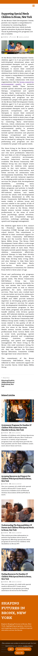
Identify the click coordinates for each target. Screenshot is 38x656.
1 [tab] (17, 51)
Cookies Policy (27, 646)
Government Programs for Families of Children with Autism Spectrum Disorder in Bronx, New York (16, 427)
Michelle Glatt (5, 37)
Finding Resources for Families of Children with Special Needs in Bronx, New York (16, 576)
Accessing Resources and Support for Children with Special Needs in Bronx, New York (16, 478)
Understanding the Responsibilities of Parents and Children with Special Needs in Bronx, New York (17, 527)
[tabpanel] (17, 47)
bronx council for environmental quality (17, 83)
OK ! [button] (10, 649)
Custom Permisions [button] (23, 649)
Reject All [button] (19, 653)
